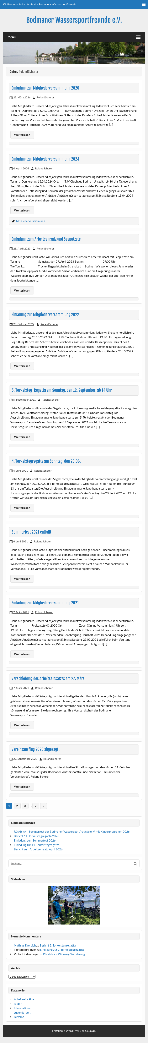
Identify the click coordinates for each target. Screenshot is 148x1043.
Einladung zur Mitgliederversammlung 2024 (45, 159)
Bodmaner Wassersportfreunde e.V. (74, 20)
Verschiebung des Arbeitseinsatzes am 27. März (48, 678)
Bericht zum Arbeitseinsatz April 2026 (38, 849)
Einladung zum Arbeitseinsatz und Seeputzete (46, 239)
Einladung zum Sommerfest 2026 (35, 840)
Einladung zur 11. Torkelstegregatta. (37, 845)
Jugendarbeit (22, 1012)
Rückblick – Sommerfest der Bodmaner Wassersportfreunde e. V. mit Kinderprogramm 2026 (72, 831)
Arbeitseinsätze (24, 999)
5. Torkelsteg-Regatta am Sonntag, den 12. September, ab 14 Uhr (62, 390)
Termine (19, 1016)
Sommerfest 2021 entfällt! (32, 532)
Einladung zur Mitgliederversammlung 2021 (45, 602)
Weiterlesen (22, 134)
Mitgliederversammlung (30, 220)
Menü (12, 37)
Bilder (18, 1003)
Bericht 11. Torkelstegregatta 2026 (36, 836)
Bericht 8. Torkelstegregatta (58, 945)
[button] (11, 905)
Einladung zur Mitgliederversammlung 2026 (45, 88)
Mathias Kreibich (25, 945)
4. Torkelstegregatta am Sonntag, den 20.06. (46, 461)
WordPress (72, 1030)
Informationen (23, 1008)
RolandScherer (45, 97)
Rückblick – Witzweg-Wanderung (64, 954)
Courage (90, 1030)
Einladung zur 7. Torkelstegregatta (62, 949)
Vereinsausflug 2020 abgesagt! (36, 749)
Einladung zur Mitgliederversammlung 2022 (45, 314)
